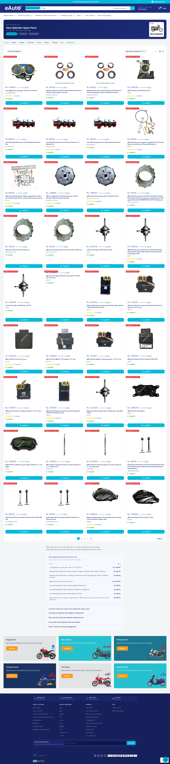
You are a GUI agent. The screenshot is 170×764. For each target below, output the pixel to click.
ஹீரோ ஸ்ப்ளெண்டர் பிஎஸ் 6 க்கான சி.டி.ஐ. (16, 359)
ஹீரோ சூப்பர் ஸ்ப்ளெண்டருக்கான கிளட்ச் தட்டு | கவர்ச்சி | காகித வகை (64, 249)
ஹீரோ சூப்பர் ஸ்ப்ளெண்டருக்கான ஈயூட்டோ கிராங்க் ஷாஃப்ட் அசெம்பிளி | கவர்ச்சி (105, 412)
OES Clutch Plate (133, 202)
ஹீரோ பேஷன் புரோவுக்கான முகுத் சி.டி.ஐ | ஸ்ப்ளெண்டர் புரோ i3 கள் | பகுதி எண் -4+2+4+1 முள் (145, 306)
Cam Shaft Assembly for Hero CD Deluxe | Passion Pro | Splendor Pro (62, 143)
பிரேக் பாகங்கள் (36, 707)
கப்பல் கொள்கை (90, 732)
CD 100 (39, 42)
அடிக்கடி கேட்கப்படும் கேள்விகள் (93, 714)
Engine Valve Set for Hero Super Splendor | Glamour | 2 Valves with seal (62, 518)
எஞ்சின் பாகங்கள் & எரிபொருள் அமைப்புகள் (43, 717)
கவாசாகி (61, 735)
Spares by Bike (8, 15)
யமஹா (61, 723)
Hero (19, 24)
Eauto (129, 93)
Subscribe (131, 743)
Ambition (21, 42)
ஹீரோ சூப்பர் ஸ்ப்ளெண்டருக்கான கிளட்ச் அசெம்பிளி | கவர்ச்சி (102, 196)
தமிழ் (35, 755)
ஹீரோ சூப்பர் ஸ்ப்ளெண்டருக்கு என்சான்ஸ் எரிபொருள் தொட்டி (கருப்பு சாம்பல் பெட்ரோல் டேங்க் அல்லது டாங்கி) (104, 518)
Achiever (14, 42)
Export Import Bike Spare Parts (94, 723)
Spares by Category (24, 15)
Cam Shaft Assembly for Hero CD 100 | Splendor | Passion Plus (22, 143)
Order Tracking (90, 15)
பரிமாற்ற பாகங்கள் (37, 720)
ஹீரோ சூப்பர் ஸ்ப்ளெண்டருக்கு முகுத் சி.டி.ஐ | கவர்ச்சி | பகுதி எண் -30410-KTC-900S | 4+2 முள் (63, 412)
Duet (62, 42)
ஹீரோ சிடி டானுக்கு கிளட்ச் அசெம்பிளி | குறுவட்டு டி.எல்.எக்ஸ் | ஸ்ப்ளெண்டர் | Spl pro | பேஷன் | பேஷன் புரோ (62, 197)
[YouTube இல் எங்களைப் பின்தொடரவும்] (105, 755)
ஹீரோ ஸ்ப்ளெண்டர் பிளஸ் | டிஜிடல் (136, 411)
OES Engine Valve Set (134, 471)
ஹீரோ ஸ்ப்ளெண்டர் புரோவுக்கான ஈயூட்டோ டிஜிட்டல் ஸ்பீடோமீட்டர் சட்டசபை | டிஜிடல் (23, 465)
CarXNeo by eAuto (66, 15)
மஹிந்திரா (61, 726)
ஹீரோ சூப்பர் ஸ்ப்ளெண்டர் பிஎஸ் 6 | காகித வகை (17, 249)
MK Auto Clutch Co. (52, 200)
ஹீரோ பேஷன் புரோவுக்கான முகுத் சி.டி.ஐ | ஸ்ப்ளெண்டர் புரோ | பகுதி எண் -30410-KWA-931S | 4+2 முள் (105, 306)
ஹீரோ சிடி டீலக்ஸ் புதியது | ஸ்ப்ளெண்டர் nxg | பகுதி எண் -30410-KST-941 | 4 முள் (63, 276)
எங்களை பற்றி (89, 707)
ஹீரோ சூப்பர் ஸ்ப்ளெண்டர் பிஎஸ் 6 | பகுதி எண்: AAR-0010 (143, 359)
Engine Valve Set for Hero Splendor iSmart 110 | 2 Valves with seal (23, 518)
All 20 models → (70, 42)
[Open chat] (165, 759)
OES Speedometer (10, 93)
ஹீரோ (60, 711)
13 (91, 538)
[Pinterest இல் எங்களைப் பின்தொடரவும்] (102, 755)
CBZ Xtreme (30, 42)
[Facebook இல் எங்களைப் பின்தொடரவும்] (95, 755)
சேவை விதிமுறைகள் (91, 735)
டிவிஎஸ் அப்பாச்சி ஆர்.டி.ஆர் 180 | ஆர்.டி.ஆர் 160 (99, 249)
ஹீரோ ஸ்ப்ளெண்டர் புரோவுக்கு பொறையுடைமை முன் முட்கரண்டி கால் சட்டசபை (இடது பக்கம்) (63, 465)
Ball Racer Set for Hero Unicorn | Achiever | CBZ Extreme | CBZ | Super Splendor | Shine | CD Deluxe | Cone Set (104, 91)
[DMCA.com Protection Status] (39, 761)
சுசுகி (60, 717)
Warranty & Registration (92, 717)
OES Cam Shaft (9, 146)
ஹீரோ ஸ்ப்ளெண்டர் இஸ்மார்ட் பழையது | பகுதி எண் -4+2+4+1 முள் (104, 359)
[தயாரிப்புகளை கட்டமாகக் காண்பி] (160, 51)
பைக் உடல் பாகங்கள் (37, 711)
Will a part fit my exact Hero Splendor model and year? (66, 617)
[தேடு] (132, 8)
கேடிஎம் (61, 729)
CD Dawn (46, 42)
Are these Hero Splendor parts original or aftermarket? (66, 613)
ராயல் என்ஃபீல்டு (63, 732)
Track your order (116, 707)
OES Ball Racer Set (51, 95)
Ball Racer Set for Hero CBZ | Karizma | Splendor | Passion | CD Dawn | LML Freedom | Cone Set (63, 91)
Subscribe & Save (159, 1)
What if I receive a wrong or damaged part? (62, 626)
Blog (78, 15)
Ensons (89, 521)
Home (7, 24)
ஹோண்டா (61, 714)
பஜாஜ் (60, 707)
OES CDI (48, 280)
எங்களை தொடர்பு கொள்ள (92, 711)
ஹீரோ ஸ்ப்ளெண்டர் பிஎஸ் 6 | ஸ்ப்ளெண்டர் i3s (139, 90)
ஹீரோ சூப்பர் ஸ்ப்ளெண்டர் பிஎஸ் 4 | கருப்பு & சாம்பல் (140, 517)
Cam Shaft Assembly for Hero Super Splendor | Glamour (104, 142)
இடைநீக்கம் (36, 723)
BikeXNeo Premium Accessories (45, 15)
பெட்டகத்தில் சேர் (24, 103)
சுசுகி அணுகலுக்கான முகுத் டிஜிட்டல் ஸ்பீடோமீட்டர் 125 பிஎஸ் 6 (21, 90)
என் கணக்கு (142, 9)
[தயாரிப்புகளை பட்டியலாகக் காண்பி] (163, 51)
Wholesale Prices (90, 720)
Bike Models (13, 24)
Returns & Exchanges (104, 15)
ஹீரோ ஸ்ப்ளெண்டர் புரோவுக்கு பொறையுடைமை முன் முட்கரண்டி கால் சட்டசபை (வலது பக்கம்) (104, 465)
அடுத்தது (159, 538)
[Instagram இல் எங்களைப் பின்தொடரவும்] (98, 755)
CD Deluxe (55, 42)
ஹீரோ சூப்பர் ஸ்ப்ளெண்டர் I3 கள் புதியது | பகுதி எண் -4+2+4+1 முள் (23, 411)
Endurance (49, 469)
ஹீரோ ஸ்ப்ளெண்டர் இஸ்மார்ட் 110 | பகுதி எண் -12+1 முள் (60, 359)
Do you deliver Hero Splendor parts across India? (64, 622)
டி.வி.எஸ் (61, 720)
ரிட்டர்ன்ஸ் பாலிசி (90, 729)
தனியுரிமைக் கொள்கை (91, 726)
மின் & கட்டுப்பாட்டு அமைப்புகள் (40, 714)
